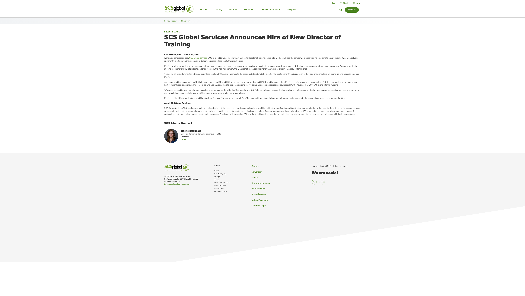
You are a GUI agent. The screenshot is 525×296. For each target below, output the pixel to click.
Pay (333, 3)
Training (218, 9)
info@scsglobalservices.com (176, 183)
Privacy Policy (258, 188)
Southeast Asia (220, 191)
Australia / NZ (220, 173)
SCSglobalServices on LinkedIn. (314, 182)
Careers (255, 166)
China (216, 179)
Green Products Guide (270, 9)
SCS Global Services (198, 57)
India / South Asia (222, 182)
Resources (248, 9)
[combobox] (358, 3)
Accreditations (258, 194)
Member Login (258, 205)
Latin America (220, 185)
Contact (351, 9)
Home (166, 20)
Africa (216, 170)
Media (254, 177)
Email (183, 139)
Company (291, 9)
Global (217, 165)
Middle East (219, 188)
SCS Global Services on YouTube (322, 182)
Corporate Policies (260, 183)
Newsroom (185, 20)
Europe (217, 176)
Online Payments (259, 199)
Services (203, 9)
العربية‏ (358, 3)
